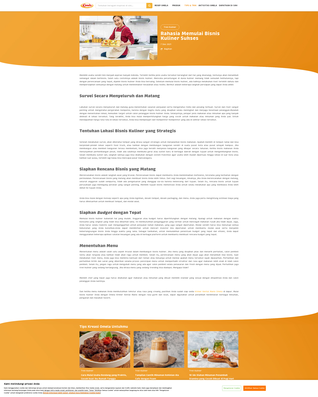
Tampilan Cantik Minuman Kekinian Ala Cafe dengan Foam (157, 377)
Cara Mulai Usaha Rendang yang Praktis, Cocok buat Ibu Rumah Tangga (104, 377)
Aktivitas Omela (208, 5)
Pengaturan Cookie (232, 388)
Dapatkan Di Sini (228, 5)
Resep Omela (161, 5)
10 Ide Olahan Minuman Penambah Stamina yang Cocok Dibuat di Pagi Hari (211, 377)
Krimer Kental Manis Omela (209, 291)
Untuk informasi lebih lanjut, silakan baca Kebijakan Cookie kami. (71, 393)
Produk (176, 5)
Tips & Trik (190, 5)
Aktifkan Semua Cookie (254, 388)
